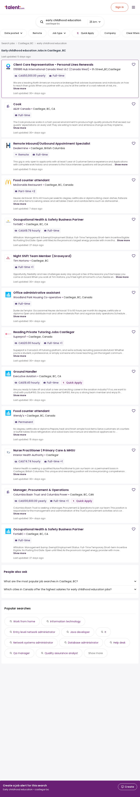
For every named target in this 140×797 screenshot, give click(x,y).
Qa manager (21, 653)
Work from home (24, 621)
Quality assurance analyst (61, 653)
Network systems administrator (33, 642)
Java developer (80, 632)
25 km (93, 22)
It (105, 632)
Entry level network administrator (34, 632)
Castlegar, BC (26, 43)
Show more (19, 88)
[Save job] (133, 64)
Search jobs (8, 43)
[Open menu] (133, 7)
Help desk (119, 642)
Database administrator (83, 642)
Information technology (65, 621)
